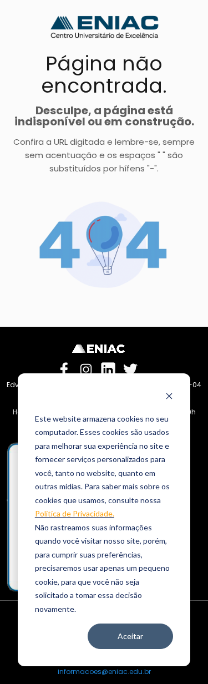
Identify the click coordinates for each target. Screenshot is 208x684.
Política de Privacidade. (74, 513)
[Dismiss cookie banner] (169, 397)
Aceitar (130, 636)
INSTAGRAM (86, 367)
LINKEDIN (108, 367)
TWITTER (130, 367)
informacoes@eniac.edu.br (104, 671)
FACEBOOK (63, 367)
